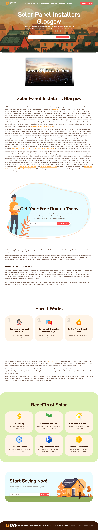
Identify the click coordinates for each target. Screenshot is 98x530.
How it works (54, 3)
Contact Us (69, 3)
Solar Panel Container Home (21, 148)
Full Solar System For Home (48, 166)
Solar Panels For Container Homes (43, 148)
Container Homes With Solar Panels (42, 126)
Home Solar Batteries (30, 3)
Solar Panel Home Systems (27, 166)
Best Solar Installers (29, 169)
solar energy (57, 109)
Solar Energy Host (52, 361)
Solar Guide (62, 3)
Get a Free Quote (62, 223)
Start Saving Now (85, 3)
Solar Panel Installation (43, 3)
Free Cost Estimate (62, 37)
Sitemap (66, 525)
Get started (44, 494)
